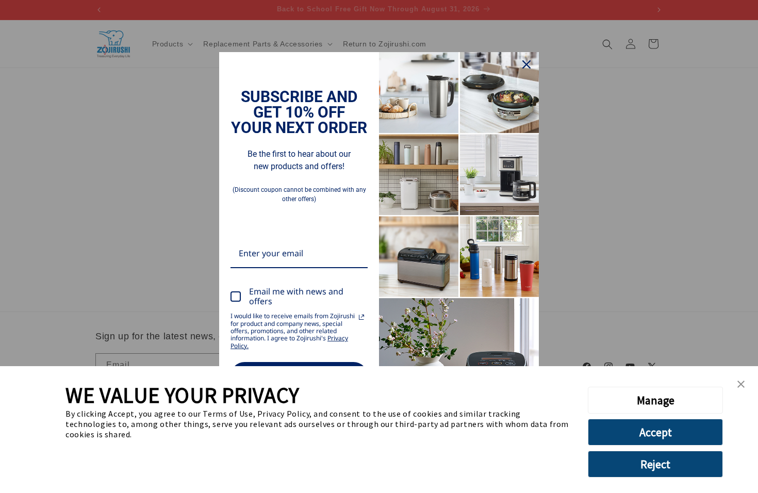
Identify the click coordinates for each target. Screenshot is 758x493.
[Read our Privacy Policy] (361, 317)
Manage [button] (655, 400)
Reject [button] (655, 464)
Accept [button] (655, 432)
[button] (741, 385)
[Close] (526, 64)
